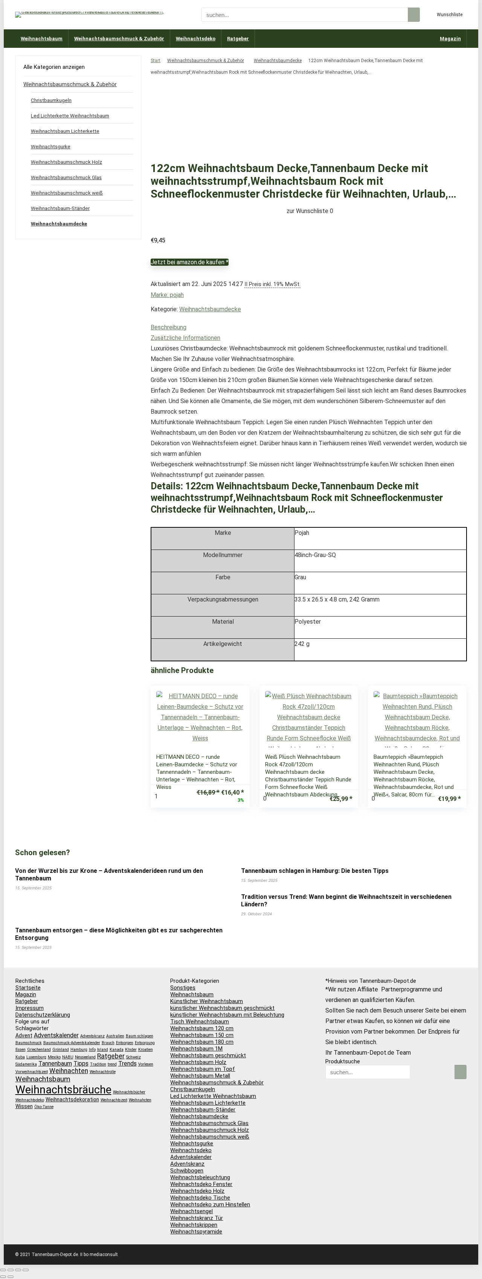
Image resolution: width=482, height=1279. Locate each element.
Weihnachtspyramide (196, 1231)
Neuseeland (85, 1057)
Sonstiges (182, 987)
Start (155, 60)
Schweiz (133, 1057)
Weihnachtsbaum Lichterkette (65, 131)
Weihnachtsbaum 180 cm (201, 1041)
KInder (131, 1049)
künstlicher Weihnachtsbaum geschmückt (222, 1008)
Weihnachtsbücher (129, 1092)
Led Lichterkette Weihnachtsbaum (70, 116)
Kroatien (145, 1049)
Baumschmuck (28, 1042)
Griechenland (39, 1049)
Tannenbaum (55, 1063)
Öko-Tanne (43, 1106)
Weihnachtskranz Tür (196, 1218)
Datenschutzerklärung (42, 1014)
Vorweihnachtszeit (31, 1071)
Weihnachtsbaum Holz (198, 1062)
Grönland (60, 1049)
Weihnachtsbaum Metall (200, 1075)
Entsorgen (124, 1042)
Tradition (98, 1064)
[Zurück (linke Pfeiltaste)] (3, 1277)
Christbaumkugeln (51, 100)
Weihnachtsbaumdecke (278, 60)
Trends (127, 1063)
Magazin (450, 38)
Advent (23, 1035)
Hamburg (78, 1049)
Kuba (20, 1057)
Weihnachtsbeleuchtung (200, 1177)
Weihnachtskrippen (193, 1224)
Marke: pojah (167, 294)
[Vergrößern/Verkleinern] (3, 1270)
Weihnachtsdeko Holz (197, 1191)
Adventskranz (92, 1036)
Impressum (29, 1008)
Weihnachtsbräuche (63, 1089)
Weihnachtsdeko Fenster (201, 1184)
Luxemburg (36, 1057)
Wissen (24, 1106)
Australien (115, 1036)
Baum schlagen (139, 1036)
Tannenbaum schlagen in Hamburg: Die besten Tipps (315, 870)
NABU (67, 1057)
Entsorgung (145, 1042)
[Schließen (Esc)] (26, 1270)
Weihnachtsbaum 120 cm (201, 1028)
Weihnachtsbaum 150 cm (201, 1035)
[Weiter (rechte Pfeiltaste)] (11, 1277)
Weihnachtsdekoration (72, 1099)
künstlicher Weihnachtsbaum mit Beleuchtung (227, 1014)
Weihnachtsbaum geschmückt (208, 1055)
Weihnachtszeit (114, 1100)
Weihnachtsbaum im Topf (202, 1069)
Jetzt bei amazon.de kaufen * (190, 262)
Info (92, 1049)
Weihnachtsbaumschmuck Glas (66, 177)
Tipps (80, 1063)
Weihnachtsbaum (42, 38)
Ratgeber (238, 38)
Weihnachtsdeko (195, 38)
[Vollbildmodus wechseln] (11, 1270)
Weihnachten (68, 1071)
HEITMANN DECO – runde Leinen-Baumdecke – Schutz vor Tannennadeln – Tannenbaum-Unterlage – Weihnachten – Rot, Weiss (196, 772)
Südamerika (26, 1064)
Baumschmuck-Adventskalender (71, 1042)
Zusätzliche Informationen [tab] (185, 337)
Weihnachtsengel (191, 1211)
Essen (20, 1049)
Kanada (117, 1049)
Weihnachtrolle (103, 1071)
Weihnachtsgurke (50, 146)
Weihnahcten (140, 1100)
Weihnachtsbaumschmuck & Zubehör (119, 38)
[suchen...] (414, 15)
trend (112, 1064)
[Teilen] (18, 1270)
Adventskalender (56, 1035)
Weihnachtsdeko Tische (200, 1197)
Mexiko (54, 1057)
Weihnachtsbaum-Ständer (60, 208)
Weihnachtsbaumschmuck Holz (66, 162)
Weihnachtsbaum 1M (196, 1048)
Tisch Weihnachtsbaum (199, 1021)
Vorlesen (145, 1064)
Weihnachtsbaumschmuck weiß (67, 193)
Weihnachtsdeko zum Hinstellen (210, 1204)
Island (102, 1049)
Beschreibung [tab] (168, 327)
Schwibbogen (186, 1170)
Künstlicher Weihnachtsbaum (206, 1001)
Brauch (108, 1042)
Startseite (28, 987)
